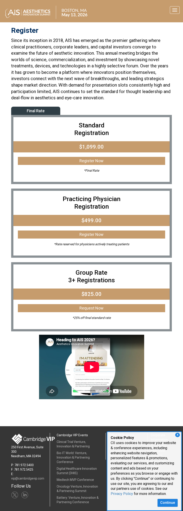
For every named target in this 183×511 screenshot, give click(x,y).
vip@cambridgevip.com (27, 478)
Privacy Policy (122, 494)
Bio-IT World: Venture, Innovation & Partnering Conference (73, 457)
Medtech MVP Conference (75, 480)
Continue (167, 503)
